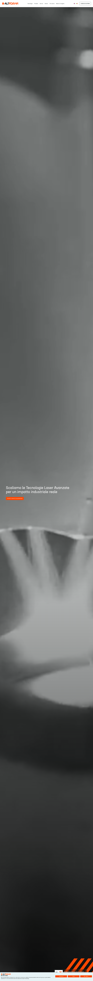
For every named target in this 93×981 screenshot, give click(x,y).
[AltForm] (10, 3)
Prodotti (36, 3)
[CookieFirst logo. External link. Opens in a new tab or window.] (6, 974)
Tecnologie (30, 3)
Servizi (41, 3)
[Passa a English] (74, 3)
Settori (46, 3)
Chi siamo (52, 3)
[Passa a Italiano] (77, 3)
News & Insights (60, 3)
